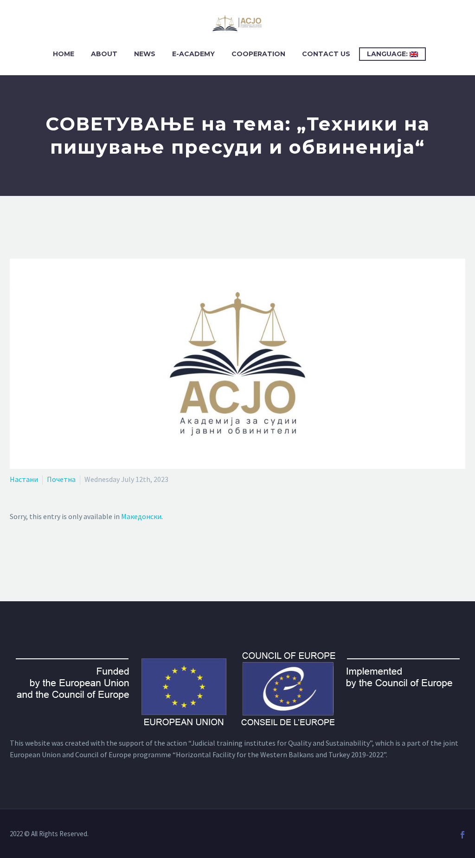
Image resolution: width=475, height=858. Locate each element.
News (144, 54)
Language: (388, 54)
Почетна (61, 479)
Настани (24, 479)
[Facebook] (462, 834)
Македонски (141, 516)
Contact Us (326, 54)
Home (63, 54)
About (104, 54)
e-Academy (193, 54)
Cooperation (258, 54)
